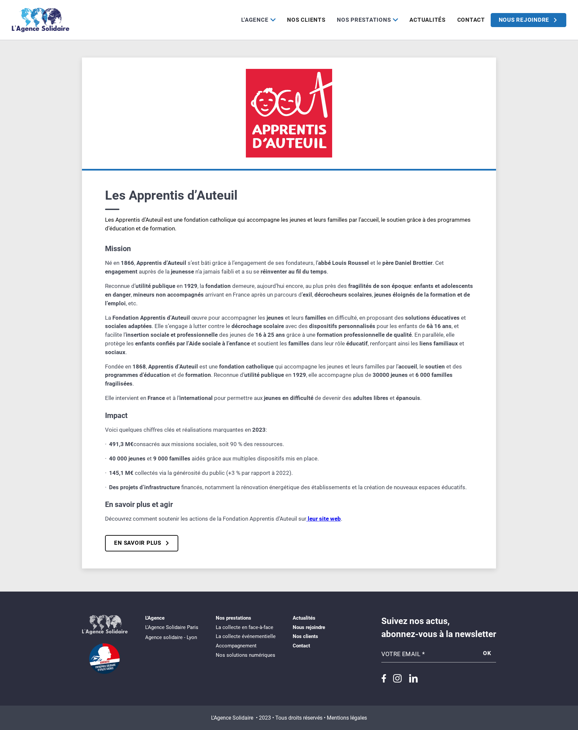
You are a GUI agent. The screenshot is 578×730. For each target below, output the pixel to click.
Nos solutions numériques (245, 655)
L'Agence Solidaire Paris (171, 627)
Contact (471, 19)
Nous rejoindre (309, 627)
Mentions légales (347, 718)
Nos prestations (364, 19)
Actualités (427, 19)
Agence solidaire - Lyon (171, 637)
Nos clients (306, 19)
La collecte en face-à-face (244, 627)
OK (487, 653)
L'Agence (254, 19)
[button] (258, 20)
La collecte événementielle (246, 636)
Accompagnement (236, 646)
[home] (40, 20)
